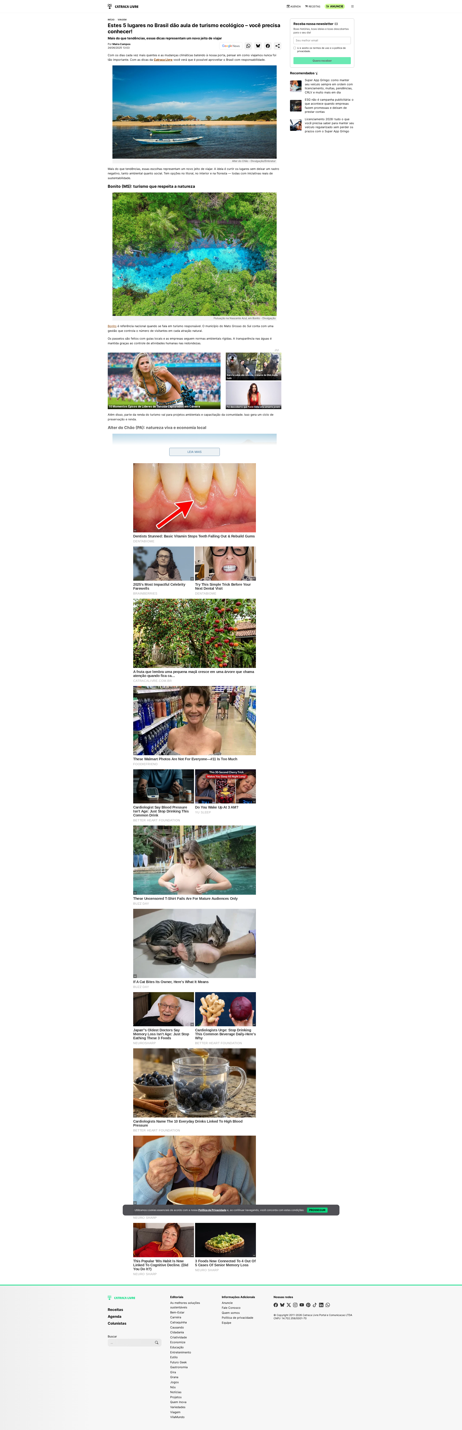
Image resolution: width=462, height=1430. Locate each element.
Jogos (174, 1382)
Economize (177, 1342)
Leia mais (195, 452)
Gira (173, 1372)
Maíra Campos (121, 44)
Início (111, 19)
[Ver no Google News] (230, 46)
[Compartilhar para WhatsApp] (248, 46)
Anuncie (336, 6)
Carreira (175, 1317)
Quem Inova (178, 1402)
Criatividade (178, 1337)
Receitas (314, 6)
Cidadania (177, 1332)
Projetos (176, 1397)
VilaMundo (177, 1417)
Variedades (177, 1407)
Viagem (122, 19)
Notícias (175, 1392)
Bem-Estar (177, 1312)
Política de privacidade (237, 1317)
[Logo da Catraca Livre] (123, 6)
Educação (177, 1347)
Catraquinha (178, 1322)
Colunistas (117, 1323)
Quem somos (231, 1313)
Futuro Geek (178, 1362)
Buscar (112, 1336)
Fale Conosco (231, 1307)
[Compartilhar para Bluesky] (258, 46)
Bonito (112, 326)
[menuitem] (135, 1311)
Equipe (226, 1322)
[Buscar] (156, 1342)
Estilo (174, 1357)
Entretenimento (180, 1352)
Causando (177, 1327)
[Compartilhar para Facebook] (268, 46)
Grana (174, 1377)
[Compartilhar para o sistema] (277, 46)
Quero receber (322, 60)
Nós (173, 1387)
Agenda (295, 6)
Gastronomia (179, 1367)
